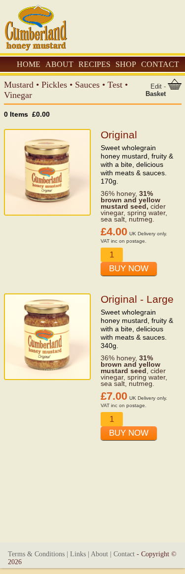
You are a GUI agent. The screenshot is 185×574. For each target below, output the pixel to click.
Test (115, 85)
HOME (28, 64)
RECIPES (94, 64)
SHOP (125, 64)
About (99, 554)
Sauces (87, 85)
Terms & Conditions (36, 554)
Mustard (19, 85)
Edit (156, 86)
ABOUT (59, 64)
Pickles (54, 85)
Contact (124, 554)
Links (78, 554)
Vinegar (18, 95)
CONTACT (160, 64)
